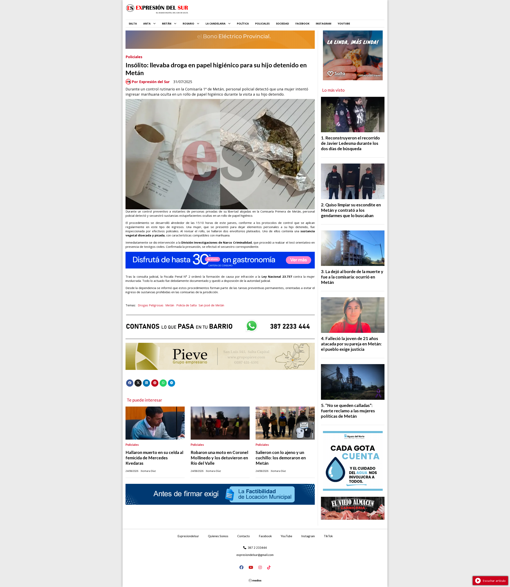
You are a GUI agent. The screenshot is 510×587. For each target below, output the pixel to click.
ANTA (147, 23)
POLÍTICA (243, 23)
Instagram (308, 536)
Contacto (243, 536)
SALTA (133, 23)
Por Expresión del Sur (151, 82)
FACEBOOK (302, 23)
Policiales (134, 56)
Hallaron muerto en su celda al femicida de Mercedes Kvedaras (154, 458)
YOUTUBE (344, 23)
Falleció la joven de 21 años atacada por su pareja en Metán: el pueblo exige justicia (351, 344)
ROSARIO (188, 23)
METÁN (166, 23)
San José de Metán (211, 305)
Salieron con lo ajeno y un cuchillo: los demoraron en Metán (281, 458)
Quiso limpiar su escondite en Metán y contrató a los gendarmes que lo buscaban (351, 210)
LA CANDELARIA (216, 23)
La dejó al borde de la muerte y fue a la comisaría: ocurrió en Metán (352, 277)
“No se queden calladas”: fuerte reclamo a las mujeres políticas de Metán (348, 411)
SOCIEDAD (282, 23)
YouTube (286, 536)
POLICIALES (262, 23)
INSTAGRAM (323, 23)
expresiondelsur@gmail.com (255, 555)
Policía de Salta (186, 305)
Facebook (265, 536)
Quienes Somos (218, 536)
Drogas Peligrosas (150, 305)
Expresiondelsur (188, 536)
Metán (169, 305)
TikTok (328, 536)
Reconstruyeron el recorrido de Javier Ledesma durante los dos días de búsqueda (350, 143)
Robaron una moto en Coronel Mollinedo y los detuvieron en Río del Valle (219, 458)
